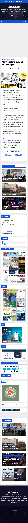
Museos (16, 472)
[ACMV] (10, 392)
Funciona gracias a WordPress (9, 508)
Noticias (13, 59)
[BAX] (12, 335)
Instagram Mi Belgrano (5, 513)
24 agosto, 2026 (8, 448)
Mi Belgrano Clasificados (11, 516)
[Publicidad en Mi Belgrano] (12, 369)
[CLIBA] (14, 354)
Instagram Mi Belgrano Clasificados (18, 513)
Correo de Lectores (12, 444)
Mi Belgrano (13, 6)
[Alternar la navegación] (26, 21)
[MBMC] (14, 305)
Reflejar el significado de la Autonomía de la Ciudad (9, 156)
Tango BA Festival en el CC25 (12, 207)
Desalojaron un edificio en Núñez (13, 179)
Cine (9, 472)
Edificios (9, 427)
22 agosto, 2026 (8, 478)
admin (16, 433)
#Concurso (14, 68)
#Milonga (20, 68)
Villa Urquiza (6, 457)
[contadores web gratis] (11, 409)
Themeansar (14, 510)
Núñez (14, 427)
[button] (23, 21)
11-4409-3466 (9, 231)
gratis (12, 472)
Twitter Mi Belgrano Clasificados (7, 520)
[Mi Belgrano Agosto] (14, 267)
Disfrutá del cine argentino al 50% (19, 155)
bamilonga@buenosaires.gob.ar (14, 140)
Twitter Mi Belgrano (21, 516)
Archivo (4, 59)
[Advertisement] (14, 38)
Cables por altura (9, 194)
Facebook (3, 516)
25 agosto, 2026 (8, 433)
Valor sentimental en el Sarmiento (12, 475)
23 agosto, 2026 (8, 463)
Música (8, 59)
